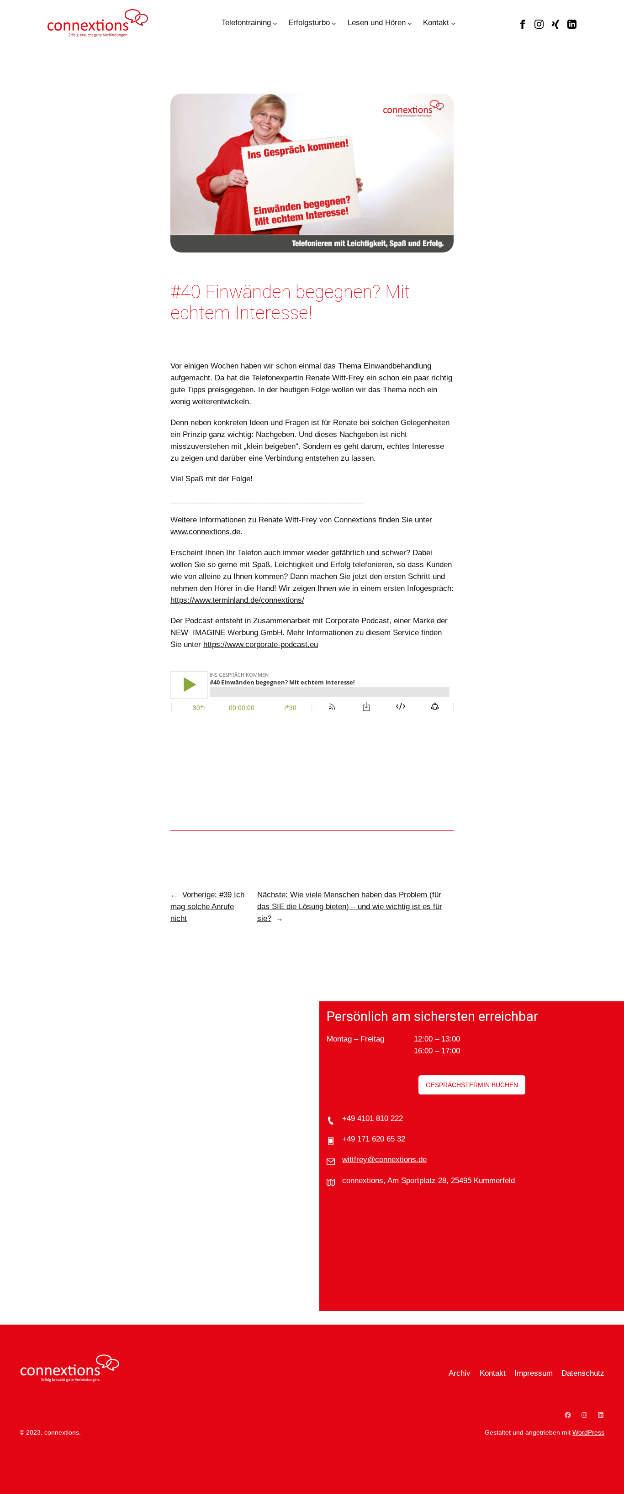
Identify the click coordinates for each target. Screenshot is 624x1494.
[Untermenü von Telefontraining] (275, 23)
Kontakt (436, 22)
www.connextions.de (205, 531)
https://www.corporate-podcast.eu (260, 644)
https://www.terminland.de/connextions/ (237, 600)
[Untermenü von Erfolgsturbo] (334, 23)
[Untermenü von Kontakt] (453, 23)
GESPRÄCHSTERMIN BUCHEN (472, 1085)
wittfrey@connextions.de (384, 1159)
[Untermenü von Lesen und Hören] (409, 23)
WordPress (588, 1432)
